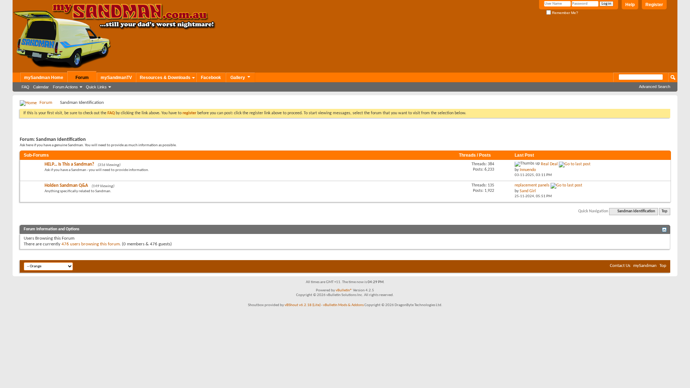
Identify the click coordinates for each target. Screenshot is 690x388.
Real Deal (549, 164)
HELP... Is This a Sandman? (69, 164)
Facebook (211, 77)
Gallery (237, 77)
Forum (82, 77)
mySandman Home (43, 77)
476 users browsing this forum (90, 244)
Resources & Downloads (165, 77)
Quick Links (96, 87)
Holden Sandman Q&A (66, 185)
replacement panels (532, 185)
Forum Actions (65, 87)
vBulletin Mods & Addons (343, 305)
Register (654, 4)
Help (630, 4)
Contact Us (620, 265)
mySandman (645, 265)
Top (664, 211)
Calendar (41, 87)
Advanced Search (654, 86)
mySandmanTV (116, 77)
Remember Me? (564, 13)
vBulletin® (344, 290)
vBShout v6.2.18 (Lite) (303, 305)
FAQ (25, 87)
